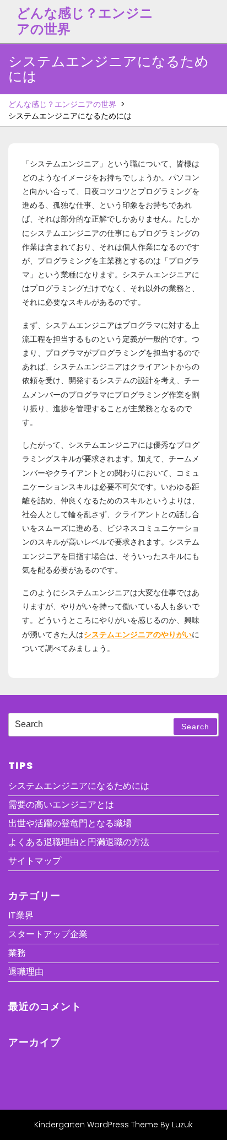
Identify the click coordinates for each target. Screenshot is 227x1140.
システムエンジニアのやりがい (138, 634)
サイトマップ (34, 860)
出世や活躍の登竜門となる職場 (70, 823)
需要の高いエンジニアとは (61, 804)
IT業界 (21, 915)
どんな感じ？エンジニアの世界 (85, 21)
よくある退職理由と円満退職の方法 (78, 842)
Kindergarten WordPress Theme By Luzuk (113, 1124)
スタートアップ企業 (48, 934)
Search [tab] (195, 726)
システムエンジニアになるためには (78, 785)
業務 (17, 953)
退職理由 (26, 971)
